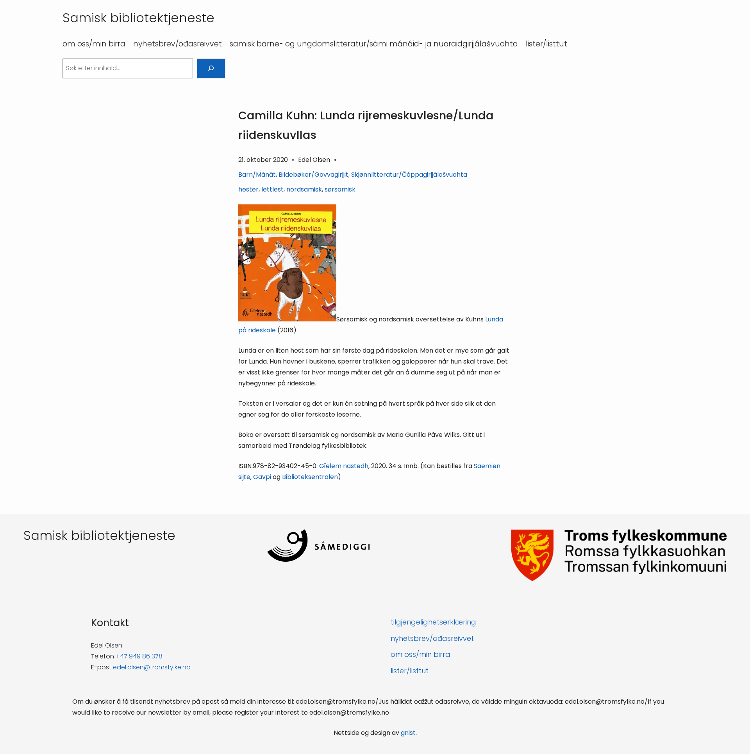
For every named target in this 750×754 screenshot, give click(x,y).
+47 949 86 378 (139, 656)
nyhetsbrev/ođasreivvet (432, 638)
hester (248, 189)
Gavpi (262, 476)
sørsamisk (340, 189)
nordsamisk (304, 189)
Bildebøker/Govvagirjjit (313, 174)
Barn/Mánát (257, 174)
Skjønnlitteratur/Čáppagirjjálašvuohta (409, 174)
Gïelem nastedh (343, 465)
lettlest (272, 189)
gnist (408, 732)
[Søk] (211, 68)
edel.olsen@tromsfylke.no (152, 667)
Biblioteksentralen (310, 476)
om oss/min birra (420, 654)
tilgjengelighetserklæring (433, 622)
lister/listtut (410, 671)
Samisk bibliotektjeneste (138, 18)
